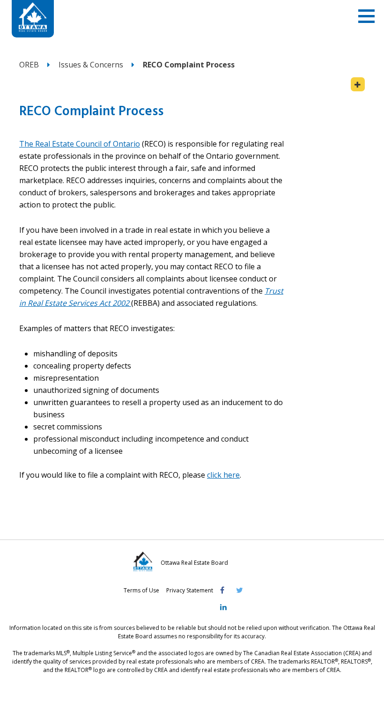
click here (223, 475)
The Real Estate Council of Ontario (79, 144)
